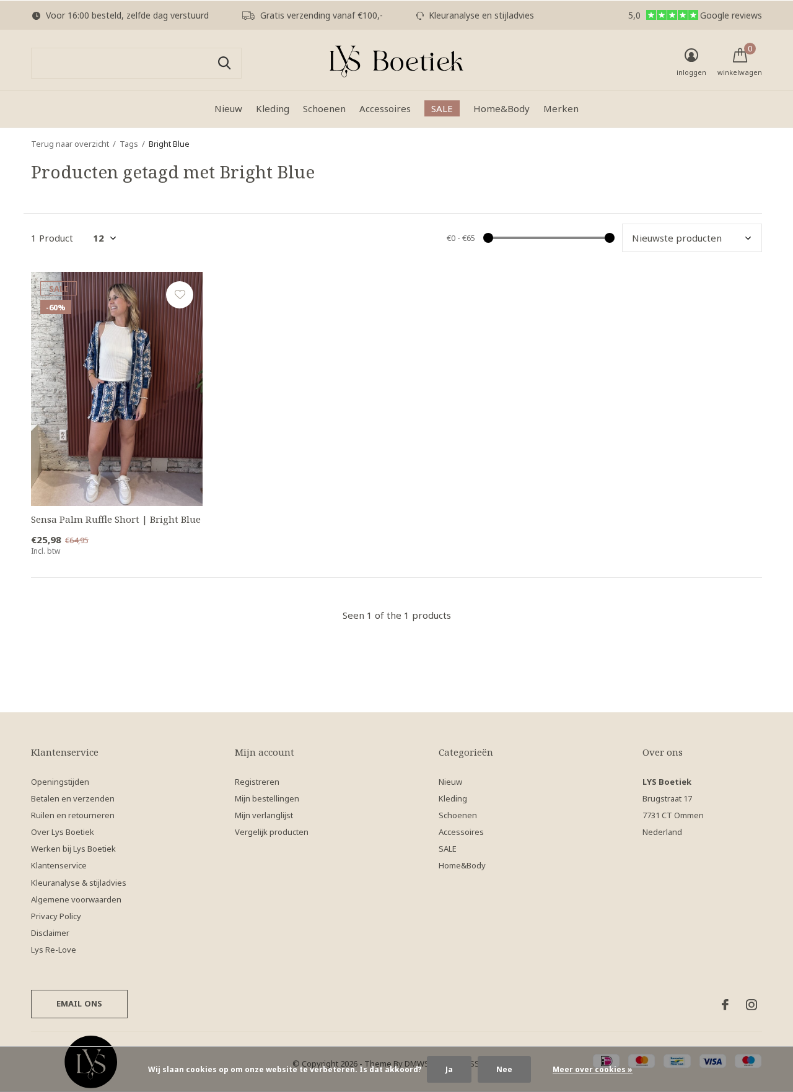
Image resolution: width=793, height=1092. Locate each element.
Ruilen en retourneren (73, 815)
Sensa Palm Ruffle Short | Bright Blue (116, 519)
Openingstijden (60, 781)
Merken (561, 108)
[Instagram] (751, 1004)
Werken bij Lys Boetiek (73, 848)
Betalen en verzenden (73, 798)
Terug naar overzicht (70, 143)
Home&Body (501, 108)
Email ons (79, 1003)
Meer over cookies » (593, 1069)
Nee (504, 1069)
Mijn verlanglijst (264, 815)
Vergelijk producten (272, 831)
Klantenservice (59, 865)
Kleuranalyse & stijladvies (78, 882)
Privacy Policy (56, 916)
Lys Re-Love (53, 949)
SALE (442, 108)
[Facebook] (725, 1004)
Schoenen (324, 108)
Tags (129, 143)
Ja (449, 1069)
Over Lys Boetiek (62, 831)
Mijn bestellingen (267, 798)
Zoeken (224, 63)
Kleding (272, 108)
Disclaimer (50, 932)
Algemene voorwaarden (76, 899)
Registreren (257, 781)
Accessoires (385, 108)
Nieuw (228, 108)
